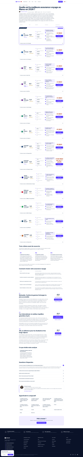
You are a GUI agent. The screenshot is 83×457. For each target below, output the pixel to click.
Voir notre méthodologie (59, 26)
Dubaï (21, 412)
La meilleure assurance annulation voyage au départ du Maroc (35, 399)
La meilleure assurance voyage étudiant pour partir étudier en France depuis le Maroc (58, 400)
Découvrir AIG (58, 333)
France (55, 404)
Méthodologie (68, 442)
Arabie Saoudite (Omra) (58, 409)
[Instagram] (73, 454)
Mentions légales (68, 439)
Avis (30, 1)
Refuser (4, 454)
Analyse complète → (59, 37)
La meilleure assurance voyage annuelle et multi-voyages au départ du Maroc (24, 400)
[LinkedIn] (71, 454)
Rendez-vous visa (40, 446)
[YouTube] (77, 454)
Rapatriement (25, 442)
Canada (32, 409)
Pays (36, 1)
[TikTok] (75, 454)
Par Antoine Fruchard (24, 11)
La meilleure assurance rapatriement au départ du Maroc (35, 405)
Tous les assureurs (26, 439)
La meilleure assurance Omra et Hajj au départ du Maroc (24, 405)
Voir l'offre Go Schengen (41, 422)
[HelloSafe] (18, 1)
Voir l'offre (59, 116)
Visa (33, 1)
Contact (53, 444)
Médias (53, 442)
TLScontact (39, 442)
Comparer (60, 1)
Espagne (21, 409)
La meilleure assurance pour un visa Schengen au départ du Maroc (47, 405)
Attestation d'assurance (41, 444)
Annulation (25, 444)
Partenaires (53, 446)
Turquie (44, 409)
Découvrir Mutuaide (58, 299)
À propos (39, 1)
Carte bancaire (26, 446)
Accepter (10, 454)
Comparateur (25, 1)
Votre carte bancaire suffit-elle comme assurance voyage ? (47, 399)
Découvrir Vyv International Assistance (58, 317)
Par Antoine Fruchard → (28, 391)
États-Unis (33, 412)
